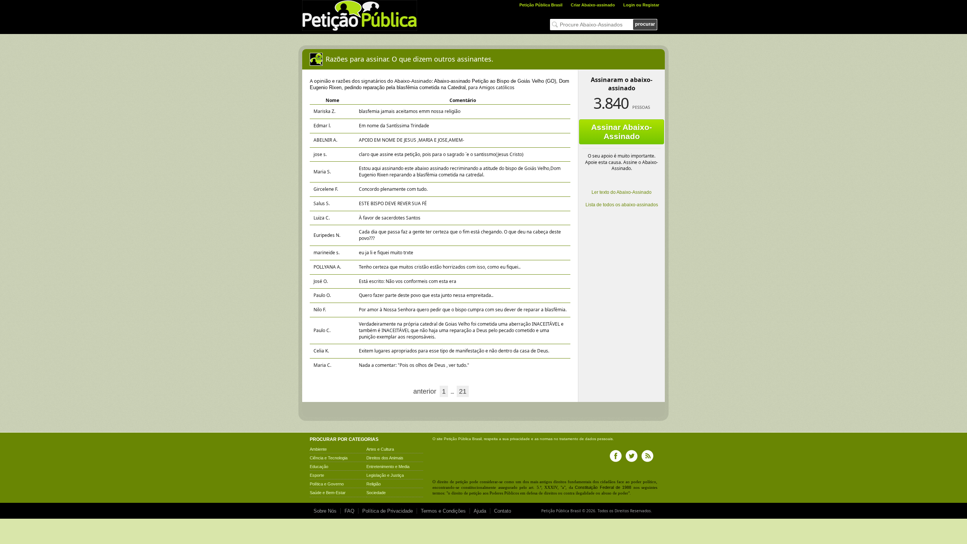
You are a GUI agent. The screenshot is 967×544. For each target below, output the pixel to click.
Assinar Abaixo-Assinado (621, 132)
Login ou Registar (641, 5)
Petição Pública (457, 439)
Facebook (616, 456)
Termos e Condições (443, 511)
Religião (373, 484)
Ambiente (318, 449)
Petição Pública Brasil (540, 5)
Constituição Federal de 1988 (603, 487)
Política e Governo (327, 484)
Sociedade (376, 492)
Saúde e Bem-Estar (328, 492)
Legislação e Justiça (385, 475)
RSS (647, 456)
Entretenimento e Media (387, 466)
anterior (424, 391)
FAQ (349, 511)
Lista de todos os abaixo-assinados (621, 204)
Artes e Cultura (380, 449)
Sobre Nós (325, 511)
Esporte (317, 475)
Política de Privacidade (387, 511)
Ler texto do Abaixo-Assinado (622, 192)
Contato (502, 511)
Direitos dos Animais (384, 458)
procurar (645, 24)
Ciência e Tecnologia (329, 458)
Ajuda (480, 511)
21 (463, 391)
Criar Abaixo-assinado (593, 5)
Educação (319, 466)
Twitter (632, 456)
